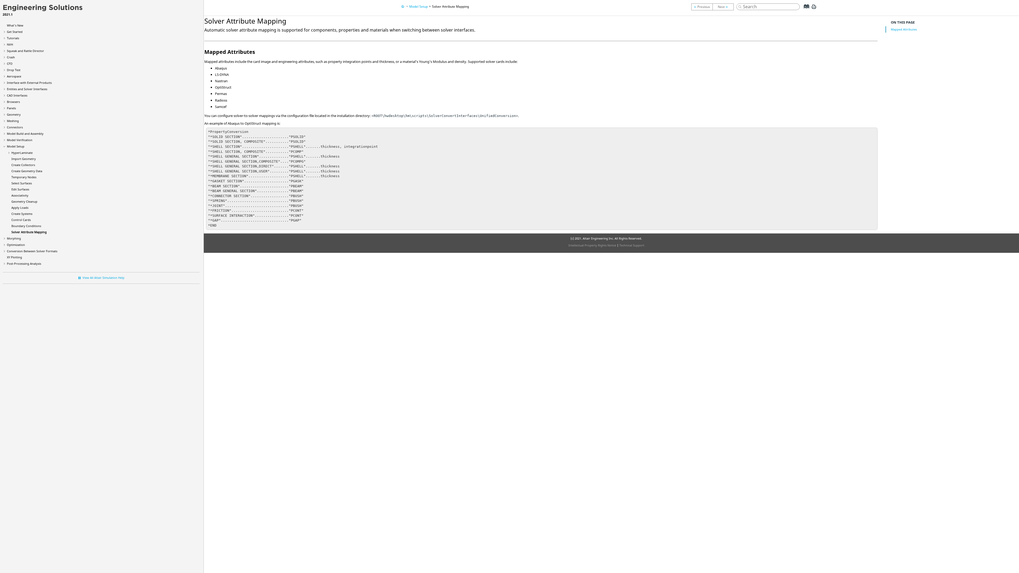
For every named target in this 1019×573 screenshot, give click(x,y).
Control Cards (21, 220)
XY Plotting (14, 257)
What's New (15, 25)
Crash (11, 57)
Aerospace (14, 76)
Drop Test (13, 70)
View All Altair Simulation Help (103, 278)
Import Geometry (23, 159)
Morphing (14, 238)
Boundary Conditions (26, 226)
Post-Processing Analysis (24, 264)
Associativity (19, 195)
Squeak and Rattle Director (25, 51)
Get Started (15, 32)
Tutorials (13, 38)
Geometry (14, 114)
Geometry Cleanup (24, 201)
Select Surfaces (21, 183)
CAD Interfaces (17, 95)
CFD (9, 64)
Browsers (13, 102)
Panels (11, 108)
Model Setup (15, 146)
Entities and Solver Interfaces (27, 89)
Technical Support (631, 245)
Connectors (15, 127)
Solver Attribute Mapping (29, 232)
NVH (10, 44)
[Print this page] (814, 8)
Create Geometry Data (26, 171)
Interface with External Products (29, 83)
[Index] (805, 10)
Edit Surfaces (20, 189)
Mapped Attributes (904, 29)
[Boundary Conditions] (702, 6)
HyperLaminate (22, 153)
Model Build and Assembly (25, 134)
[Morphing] (724, 6)
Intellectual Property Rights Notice (592, 245)
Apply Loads (19, 208)
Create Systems (21, 214)
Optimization (16, 245)
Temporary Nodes (23, 177)
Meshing (13, 121)
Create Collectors (23, 165)
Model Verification (19, 140)
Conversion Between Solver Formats (32, 251)
